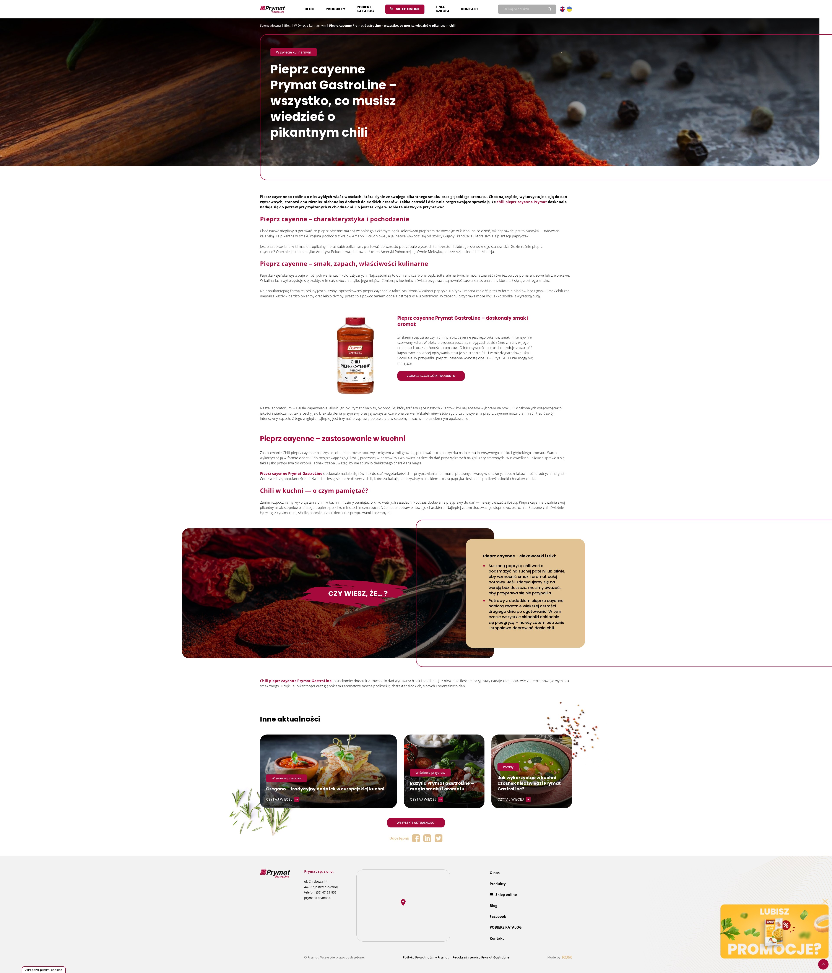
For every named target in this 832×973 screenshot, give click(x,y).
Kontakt (469, 8)
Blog (309, 8)
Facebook (498, 916)
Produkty (335, 8)
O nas (495, 872)
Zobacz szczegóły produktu (431, 376)
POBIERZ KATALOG (365, 9)
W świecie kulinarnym (310, 25)
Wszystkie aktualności (416, 823)
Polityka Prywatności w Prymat (426, 957)
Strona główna (270, 25)
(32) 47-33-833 (326, 892)
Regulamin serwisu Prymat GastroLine (481, 957)
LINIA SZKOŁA (443, 9)
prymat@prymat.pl (318, 898)
